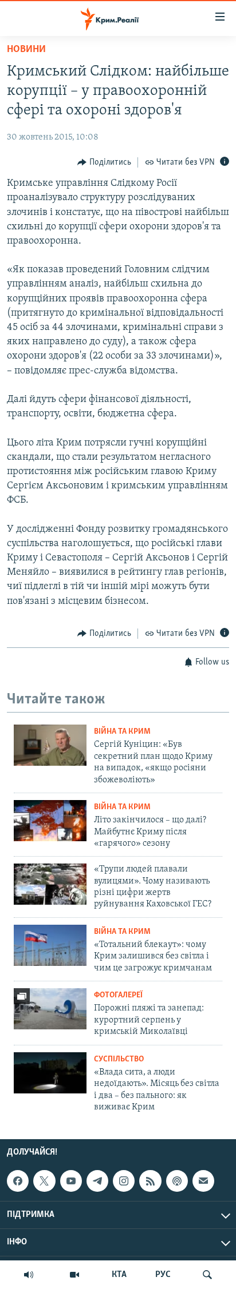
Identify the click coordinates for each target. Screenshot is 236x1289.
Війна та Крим (122, 731)
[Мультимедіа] (74, 1274)
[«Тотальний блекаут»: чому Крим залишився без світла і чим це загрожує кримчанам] (50, 945)
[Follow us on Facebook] (18, 1181)
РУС (163, 1274)
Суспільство (119, 1059)
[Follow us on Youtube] (71, 1181)
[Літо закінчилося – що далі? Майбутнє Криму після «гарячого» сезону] (50, 820)
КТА (119, 1274)
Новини (26, 50)
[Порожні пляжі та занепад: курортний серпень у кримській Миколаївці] (50, 1008)
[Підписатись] (203, 1181)
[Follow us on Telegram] (97, 1181)
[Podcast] (177, 1181)
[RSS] (150, 1181)
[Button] (104, 162)
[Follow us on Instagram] (124, 1181)
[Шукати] (207, 1274)
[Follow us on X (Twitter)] (44, 1181)
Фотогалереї (118, 995)
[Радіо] (28, 1274)
